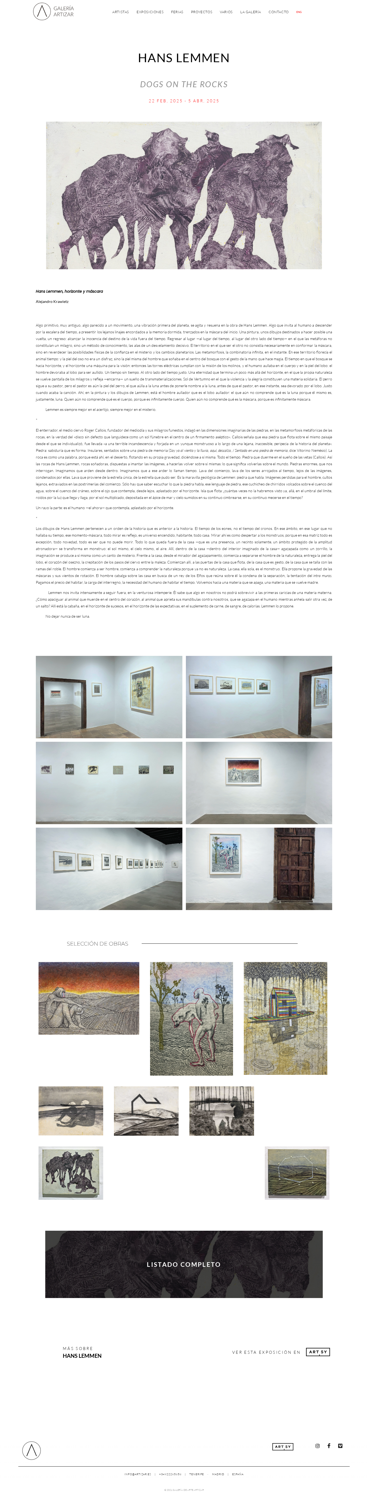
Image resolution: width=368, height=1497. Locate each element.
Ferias (177, 12)
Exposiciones (150, 12)
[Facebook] (329, 1446)
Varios (226, 12)
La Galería (250, 12)
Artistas (120, 12)
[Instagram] (318, 1446)
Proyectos (201, 12)
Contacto (279, 12)
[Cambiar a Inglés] (299, 12)
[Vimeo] (340, 1446)
